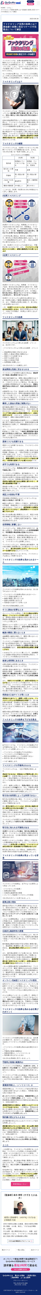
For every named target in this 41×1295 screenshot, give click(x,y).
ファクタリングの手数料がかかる (16, 754)
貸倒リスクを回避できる (13, 356)
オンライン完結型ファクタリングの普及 (18, 895)
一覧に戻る (20, 1250)
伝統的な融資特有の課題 (13, 893)
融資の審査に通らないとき (14, 598)
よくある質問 (25, 1277)
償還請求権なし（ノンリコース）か (17, 1053)
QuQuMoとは (8, 1275)
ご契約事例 (15, 1277)
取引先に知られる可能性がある (15, 758)
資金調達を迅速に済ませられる (15, 352)
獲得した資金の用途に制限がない (16, 354)
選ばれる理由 (20, 1275)
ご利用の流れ (31, 1275)
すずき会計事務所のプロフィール (19, 1241)
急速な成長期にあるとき (13, 600)
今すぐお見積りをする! (20, 1269)
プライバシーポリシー (20, 1280)
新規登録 (30, 4)
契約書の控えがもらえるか (14, 1055)
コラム (9, 7)
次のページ (35, 1250)
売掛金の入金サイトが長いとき (15, 602)
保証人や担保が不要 (11, 360)
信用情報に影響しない (12, 362)
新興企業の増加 (10, 891)
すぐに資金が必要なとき (13, 596)
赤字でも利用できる (11, 358)
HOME (3, 7)
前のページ (6, 1250)
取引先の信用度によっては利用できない (18, 756)
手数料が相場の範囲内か (13, 1051)
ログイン (30, 1)
